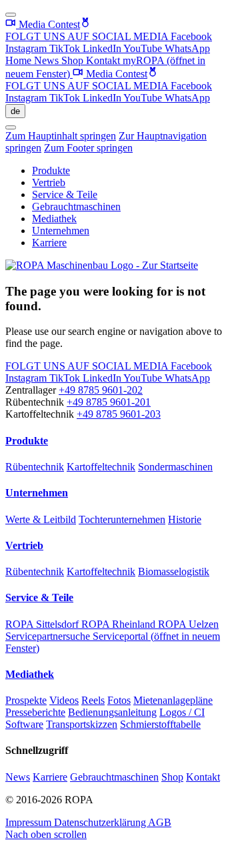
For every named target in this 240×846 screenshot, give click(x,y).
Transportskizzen (81, 724)
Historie (184, 519)
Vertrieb (48, 182)
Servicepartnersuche (49, 636)
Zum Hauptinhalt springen (60, 135)
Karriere (49, 242)
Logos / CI (182, 712)
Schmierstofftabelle (160, 724)
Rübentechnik (34, 466)
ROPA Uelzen (188, 624)
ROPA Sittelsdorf (43, 624)
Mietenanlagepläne (173, 700)
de (15, 111)
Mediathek (54, 218)
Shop (73, 60)
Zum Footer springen (88, 147)
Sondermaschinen (175, 466)
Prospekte (26, 700)
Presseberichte (35, 712)
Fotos (119, 700)
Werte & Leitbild (40, 519)
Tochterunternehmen (122, 519)
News (47, 60)
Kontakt (104, 60)
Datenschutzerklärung (101, 822)
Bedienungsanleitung (112, 712)
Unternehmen (60, 230)
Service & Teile (64, 194)
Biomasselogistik (173, 571)
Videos (64, 700)
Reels (93, 700)
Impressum (29, 822)
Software (24, 724)
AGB (159, 822)
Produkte (51, 170)
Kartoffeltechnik (101, 466)
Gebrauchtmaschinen (76, 206)
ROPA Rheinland (119, 624)
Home (19, 60)
